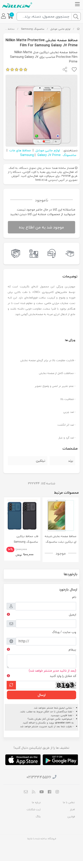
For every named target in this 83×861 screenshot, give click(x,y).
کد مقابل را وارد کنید (63, 676)
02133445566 (39, 777)
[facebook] (49, 792)
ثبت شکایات (34, 809)
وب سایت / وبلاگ (64, 632)
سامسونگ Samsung (32, 29)
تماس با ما (69, 802)
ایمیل (72, 614)
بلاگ (38, 816)
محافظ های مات (20, 150)
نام (74, 597)
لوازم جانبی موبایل (60, 29)
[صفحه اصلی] (78, 29)
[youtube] (41, 792)
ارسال (42, 695)
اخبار (72, 809)
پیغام (72, 649)
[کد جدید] (11, 685)
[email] (25, 792)
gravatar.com (63, 723)
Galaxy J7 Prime (49, 155)
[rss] (33, 792)
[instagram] (57, 792)
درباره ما (36, 802)
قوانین (71, 816)
